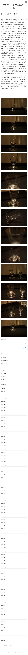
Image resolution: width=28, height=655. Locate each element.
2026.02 (3, 410)
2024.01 (4, 490)
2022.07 (3, 547)
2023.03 (3, 522)
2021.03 (3, 598)
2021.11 (3, 573)
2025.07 (3, 433)
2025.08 (4, 429)
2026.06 (4, 398)
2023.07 (3, 509)
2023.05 (4, 515)
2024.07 (4, 471)
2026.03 (3, 407)
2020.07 (3, 624)
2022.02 (3, 563)
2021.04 (3, 595)
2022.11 (4, 535)
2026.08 (3, 391)
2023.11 (4, 496)
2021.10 (3, 576)
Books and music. (4, 360)
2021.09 (3, 579)
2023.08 (4, 506)
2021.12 (4, 570)
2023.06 (3, 512)
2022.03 (3, 560)
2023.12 (4, 493)
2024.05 (4, 477)
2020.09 (3, 617)
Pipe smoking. (4, 363)
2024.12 (4, 455)
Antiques (3, 376)
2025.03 (3, 445)
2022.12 (3, 531)
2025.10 (4, 423)
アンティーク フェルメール (14, 6)
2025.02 (3, 449)
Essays (2, 370)
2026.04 (3, 404)
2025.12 (4, 417)
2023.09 (4, 503)
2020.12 (3, 608)
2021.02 (3, 602)
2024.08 (4, 468)
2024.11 (3, 458)
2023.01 (3, 528)
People (2, 366)
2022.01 (3, 567)
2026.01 (3, 413)
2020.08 (4, 621)
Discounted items (4, 357)
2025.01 (3, 452)
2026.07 (3, 394)
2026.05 (3, 401)
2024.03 (3, 484)
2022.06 (3, 551)
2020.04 (4, 633)
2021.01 (3, 605)
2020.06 (4, 627)
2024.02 (3, 487)
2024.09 (4, 465)
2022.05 (3, 554)
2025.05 (3, 439)
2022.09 (3, 541)
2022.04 (3, 557)
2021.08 (3, 582)
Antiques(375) (3, 339)
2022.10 (3, 538)
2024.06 (4, 474)
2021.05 (3, 592)
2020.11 (3, 611)
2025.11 (4, 420)
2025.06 (4, 436)
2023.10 (3, 500)
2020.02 (4, 640)
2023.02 (3, 525)
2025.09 (4, 426)
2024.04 (3, 480)
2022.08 (3, 544)
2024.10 (3, 461)
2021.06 (3, 589)
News (2, 379)
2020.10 (3, 614)
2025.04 (3, 442)
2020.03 (4, 637)
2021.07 (3, 586)
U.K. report (3, 373)
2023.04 (3, 519)
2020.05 (4, 630)
